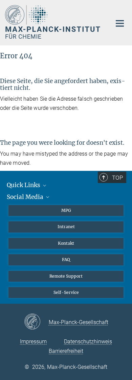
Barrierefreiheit (66, 351)
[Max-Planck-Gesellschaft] (36, 322)
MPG (66, 210)
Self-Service (66, 292)
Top (117, 177)
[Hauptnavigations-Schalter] (120, 23)
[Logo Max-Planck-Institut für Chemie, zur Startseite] (53, 22)
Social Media (26, 197)
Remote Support (66, 276)
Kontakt (66, 243)
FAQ (66, 259)
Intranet (66, 226)
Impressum (33, 341)
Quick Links (24, 185)
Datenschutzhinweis (88, 341)
